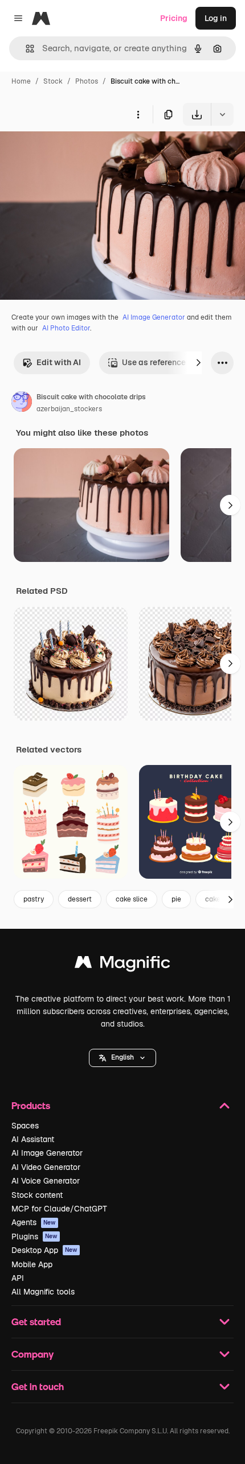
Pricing (173, 18)
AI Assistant (32, 1139)
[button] (122, 1058)
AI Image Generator (153, 317)
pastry (33, 899)
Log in (216, 18)
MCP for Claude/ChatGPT (59, 1209)
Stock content (37, 1195)
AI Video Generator (45, 1167)
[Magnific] (122, 965)
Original (73, 152)
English (122, 1057)
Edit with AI (58, 362)
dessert (80, 899)
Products (30, 1105)
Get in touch (37, 1386)
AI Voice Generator (45, 1181)
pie (176, 899)
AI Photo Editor (66, 328)
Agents (33, 1222)
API (17, 1278)
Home (21, 81)
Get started (36, 1321)
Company (32, 1354)
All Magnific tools (43, 1292)
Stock (53, 81)
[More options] (137, 114)
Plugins (34, 1236)
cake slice (132, 899)
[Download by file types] (222, 114)
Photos (86, 81)
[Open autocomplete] (25, 48)
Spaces (25, 1125)
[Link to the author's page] (21, 403)
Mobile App (31, 1264)
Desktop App (44, 1250)
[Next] (198, 362)
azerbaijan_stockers (69, 408)
